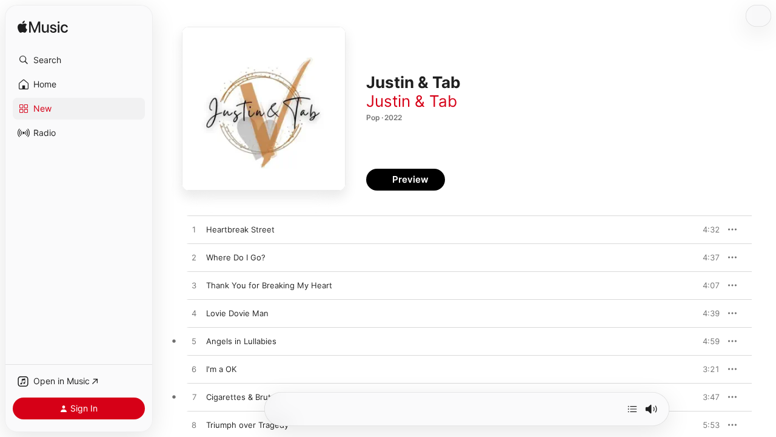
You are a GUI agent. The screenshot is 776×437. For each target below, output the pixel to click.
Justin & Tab (411, 101)
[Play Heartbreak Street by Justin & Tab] (194, 230)
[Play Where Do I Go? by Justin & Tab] (194, 257)
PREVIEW (706, 229)
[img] (43, 28)
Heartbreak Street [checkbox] (240, 229)
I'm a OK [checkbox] (221, 369)
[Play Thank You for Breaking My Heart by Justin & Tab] (194, 285)
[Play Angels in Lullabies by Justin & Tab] (194, 341)
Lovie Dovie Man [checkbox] (237, 313)
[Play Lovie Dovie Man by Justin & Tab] (194, 313)
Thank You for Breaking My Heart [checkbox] (269, 285)
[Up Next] (632, 409)
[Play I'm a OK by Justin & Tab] (194, 369)
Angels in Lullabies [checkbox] (241, 341)
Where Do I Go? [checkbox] (236, 257)
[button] (78, 60)
